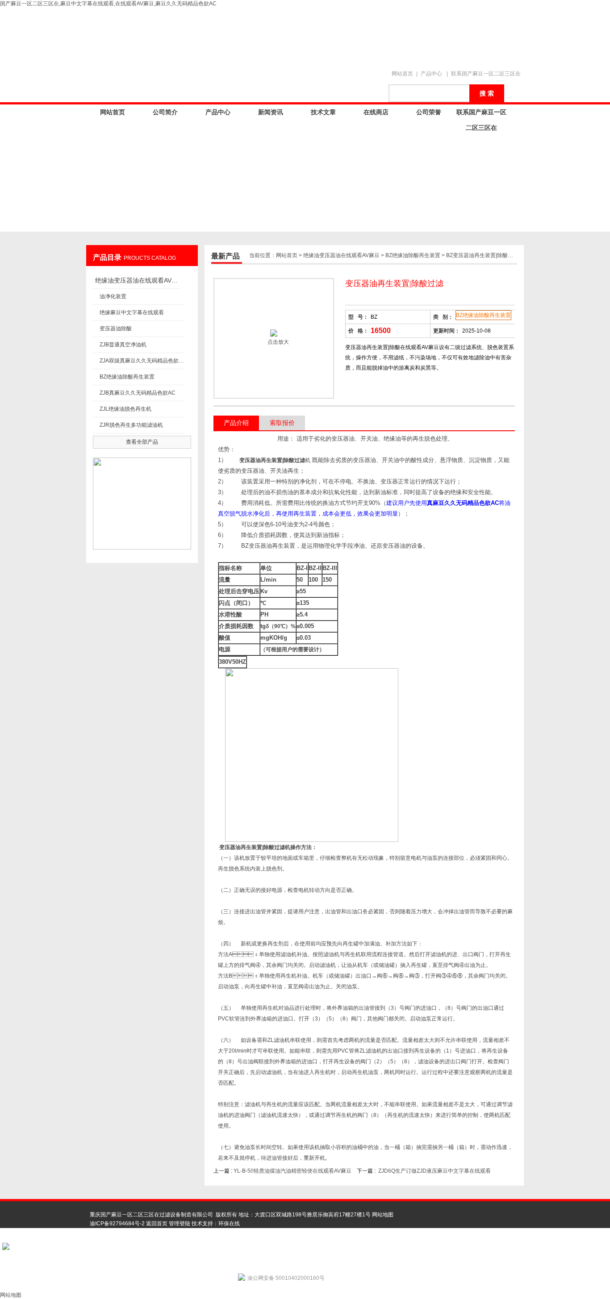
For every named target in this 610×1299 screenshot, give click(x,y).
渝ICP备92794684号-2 (117, 1223)
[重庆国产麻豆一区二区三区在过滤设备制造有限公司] (242, 34)
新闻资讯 (270, 112)
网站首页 (402, 74)
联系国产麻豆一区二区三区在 (486, 74)
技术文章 (323, 112)
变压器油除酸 (116, 328)
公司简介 (165, 112)
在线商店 (376, 112)
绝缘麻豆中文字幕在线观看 (132, 312)
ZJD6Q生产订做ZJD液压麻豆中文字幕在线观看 (434, 1171)
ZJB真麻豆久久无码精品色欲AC (137, 393)
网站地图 (382, 1215)
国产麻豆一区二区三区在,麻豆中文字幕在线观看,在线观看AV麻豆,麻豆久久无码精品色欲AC (108, 3)
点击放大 (277, 342)
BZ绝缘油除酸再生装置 (127, 377)
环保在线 (229, 1223)
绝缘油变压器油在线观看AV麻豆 (137, 280)
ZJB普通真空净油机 (123, 344)
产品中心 (431, 74)
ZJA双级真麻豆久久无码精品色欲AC (142, 361)
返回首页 (156, 1223)
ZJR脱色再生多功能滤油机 (131, 425)
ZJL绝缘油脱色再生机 (125, 409)
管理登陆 (179, 1223)
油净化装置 (113, 296)
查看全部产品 (142, 442)
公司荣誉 (428, 112)
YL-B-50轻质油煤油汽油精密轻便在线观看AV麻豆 (292, 1171)
